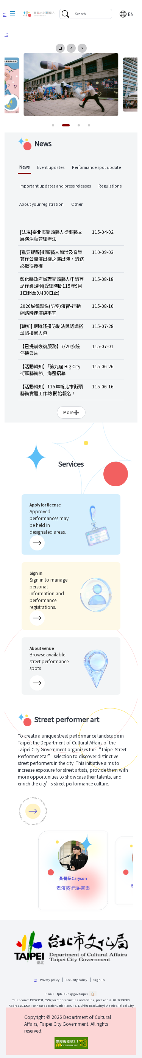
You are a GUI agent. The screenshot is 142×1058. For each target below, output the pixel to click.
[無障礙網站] (71, 1043)
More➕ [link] (71, 412)
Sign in (99, 980)
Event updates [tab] (50, 167)
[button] (12, 14)
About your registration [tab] (41, 204)
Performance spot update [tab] (96, 167)
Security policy (76, 980)
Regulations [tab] (110, 186)
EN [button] (131, 14)
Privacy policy (49, 980)
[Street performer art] (33, 811)
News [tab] (24, 167)
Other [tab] (77, 204)
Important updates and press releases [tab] (55, 186)
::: (4, 14)
